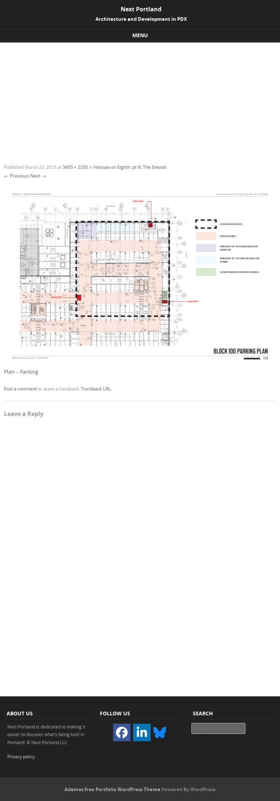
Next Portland (141, 9)
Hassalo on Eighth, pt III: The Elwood (130, 167)
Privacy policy (21, 756)
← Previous (16, 175)
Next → (38, 175)
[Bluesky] (159, 732)
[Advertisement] (140, 97)
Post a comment (20, 389)
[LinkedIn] (142, 732)
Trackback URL (96, 389)
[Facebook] (122, 732)
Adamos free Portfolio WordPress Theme (112, 789)
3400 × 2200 (75, 167)
